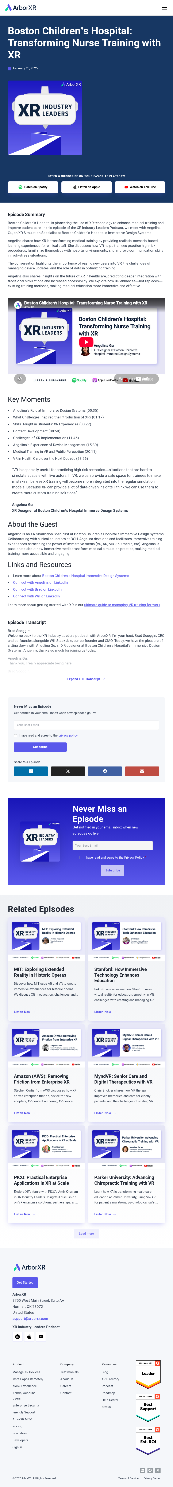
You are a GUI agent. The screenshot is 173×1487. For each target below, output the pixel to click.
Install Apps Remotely (27, 1379)
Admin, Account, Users (23, 1395)
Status (106, 1407)
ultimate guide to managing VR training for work (122, 605)
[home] (20, 7)
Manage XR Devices (26, 1372)
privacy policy (67, 735)
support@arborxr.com (30, 1318)
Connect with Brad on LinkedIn (37, 589)
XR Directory (110, 1379)
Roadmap (108, 1393)
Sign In (17, 1447)
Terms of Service (128, 1478)
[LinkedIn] (142, 1470)
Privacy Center (152, 1478)
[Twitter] (158, 1470)
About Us (66, 1379)
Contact (66, 1393)
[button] (163, 8)
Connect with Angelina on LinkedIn (40, 582)
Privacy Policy (134, 857)
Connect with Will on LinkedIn (36, 596)
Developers (20, 1440)
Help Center (110, 1400)
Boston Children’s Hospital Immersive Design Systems (85, 576)
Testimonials (69, 1372)
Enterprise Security (25, 1405)
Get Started (25, 1282)
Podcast (107, 1386)
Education (19, 1433)
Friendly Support (23, 1412)
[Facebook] (150, 1470)
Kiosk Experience (24, 1386)
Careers (65, 1386)
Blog (105, 1372)
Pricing (17, 1426)
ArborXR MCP (22, 1419)
